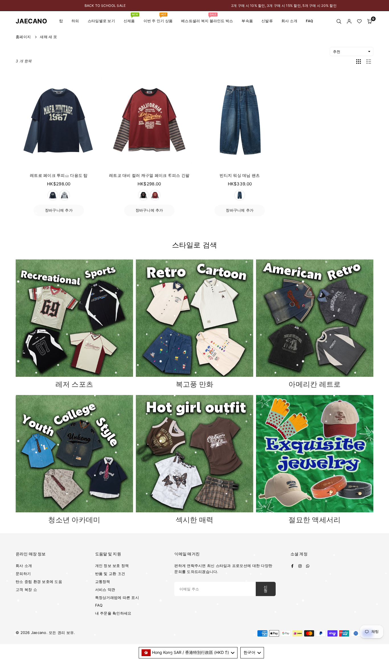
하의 (75, 21)
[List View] (368, 61)
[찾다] (339, 21)
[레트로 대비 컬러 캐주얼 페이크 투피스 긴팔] (149, 121)
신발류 (267, 21)
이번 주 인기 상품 (158, 18)
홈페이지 (23, 36)
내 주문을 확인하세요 (113, 613)
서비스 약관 (105, 589)
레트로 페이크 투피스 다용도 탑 (58, 175)
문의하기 (23, 573)
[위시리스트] (359, 21)
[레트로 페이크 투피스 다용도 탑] (59, 121)
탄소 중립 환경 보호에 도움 (39, 581)
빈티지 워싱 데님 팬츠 (240, 175)
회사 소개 (289, 21)
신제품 (131, 18)
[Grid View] (358, 61)
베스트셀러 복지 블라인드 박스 (207, 18)
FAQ (309, 21)
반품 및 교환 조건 (110, 573)
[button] (370, 21)
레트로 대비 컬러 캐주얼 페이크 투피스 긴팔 (149, 175)
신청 (265, 589)
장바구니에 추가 (59, 210)
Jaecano (27, 21)
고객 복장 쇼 (26, 589)
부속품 (247, 21)
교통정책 (102, 581)
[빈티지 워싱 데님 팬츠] (240, 121)
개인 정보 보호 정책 (112, 565)
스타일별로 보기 (101, 21)
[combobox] (188, 652)
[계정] (349, 21)
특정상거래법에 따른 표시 (117, 597)
